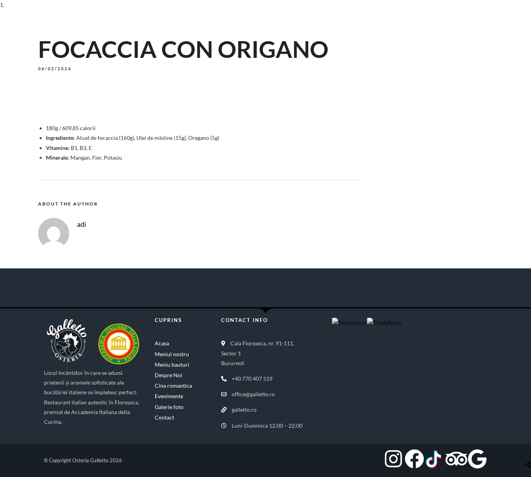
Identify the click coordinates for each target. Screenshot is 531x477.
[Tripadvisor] (456, 458)
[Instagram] (393, 458)
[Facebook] (414, 458)
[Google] (477, 458)
